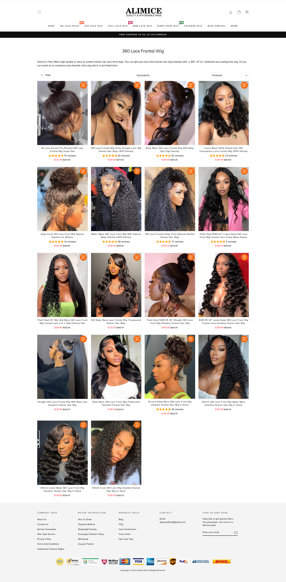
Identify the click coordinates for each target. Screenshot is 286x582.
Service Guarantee (46, 529)
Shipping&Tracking (87, 529)
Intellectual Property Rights (50, 549)
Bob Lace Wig (142, 26)
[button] (56, 155)
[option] (143, 34)
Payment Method (86, 524)
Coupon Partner (86, 544)
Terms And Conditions (48, 544)
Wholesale (83, 539)
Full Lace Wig (118, 26)
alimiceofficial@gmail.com (172, 522)
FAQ (121, 524)
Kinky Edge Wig (168, 26)
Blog (121, 519)
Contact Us (42, 524)
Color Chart (124, 534)
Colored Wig (193, 26)
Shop (51, 26)
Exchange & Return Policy (91, 534)
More (234, 26)
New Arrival (217, 26)
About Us (41, 519)
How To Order (85, 519)
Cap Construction (127, 529)
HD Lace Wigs (69, 26)
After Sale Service (46, 534)
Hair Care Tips (126, 539)
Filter (48, 75)
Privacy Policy (44, 539)
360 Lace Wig (93, 26)
